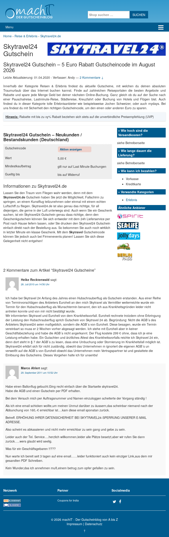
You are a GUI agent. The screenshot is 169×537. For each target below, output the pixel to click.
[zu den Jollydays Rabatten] (128, 235)
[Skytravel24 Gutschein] (107, 48)
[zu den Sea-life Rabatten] (127, 225)
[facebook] (121, 501)
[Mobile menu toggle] (161, 27)
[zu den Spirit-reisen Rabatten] (130, 216)
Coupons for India (68, 500)
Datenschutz (93, 524)
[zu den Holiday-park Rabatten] (123, 246)
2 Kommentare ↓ (92, 77)
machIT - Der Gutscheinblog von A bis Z (90, 519)
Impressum (74, 524)
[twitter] (115, 501)
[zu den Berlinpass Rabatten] (124, 256)
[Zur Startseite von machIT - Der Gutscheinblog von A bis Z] (29, 11)
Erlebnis (131, 200)
